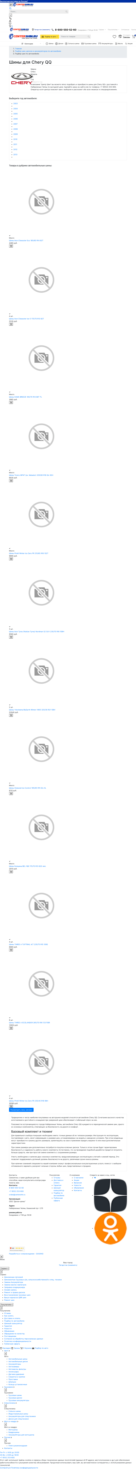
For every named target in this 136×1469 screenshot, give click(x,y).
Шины (51, 44)
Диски (60, 44)
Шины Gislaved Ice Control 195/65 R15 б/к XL (27, 788)
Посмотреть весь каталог (21, 1110)
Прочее (7, 1437)
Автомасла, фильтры (17, 1369)
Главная (18, 49)
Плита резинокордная (17, 1446)
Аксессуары (13, 1372)
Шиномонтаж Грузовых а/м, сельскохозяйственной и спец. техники (33, 1280)
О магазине (78, 1178)
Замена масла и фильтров (15, 1285)
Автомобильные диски (18, 1361)
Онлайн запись (10, 1290)
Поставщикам (10, 1336)
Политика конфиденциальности (17, 1341)
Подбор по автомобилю (14, 1321)
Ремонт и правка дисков (14, 1292)
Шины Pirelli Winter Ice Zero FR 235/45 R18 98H (28, 1101)
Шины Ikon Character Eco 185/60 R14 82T (26, 240)
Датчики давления (16, 1374)
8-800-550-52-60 (16, 1188)
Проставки (13, 1379)
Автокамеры (13, 1366)
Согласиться (5, 1468)
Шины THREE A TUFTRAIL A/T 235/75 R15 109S (28, 944)
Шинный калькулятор (13, 1323)
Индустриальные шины (18, 1414)
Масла (120, 44)
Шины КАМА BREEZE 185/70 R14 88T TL (25, 397)
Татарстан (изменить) (68, 1265)
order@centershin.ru (17, 1195)
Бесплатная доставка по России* (14, 1)
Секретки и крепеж (16, 1377)
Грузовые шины (90, 44)
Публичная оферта (12, 1344)
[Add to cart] (11, 245)
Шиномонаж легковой (13, 1277)
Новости (77, 1185)
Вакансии (78, 1183)
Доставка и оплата (12, 1318)
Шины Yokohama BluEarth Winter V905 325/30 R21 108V (32, 710)
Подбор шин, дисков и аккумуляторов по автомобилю (38, 51)
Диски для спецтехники (18, 1419)
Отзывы (57, 1178)
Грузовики (9, 1387)
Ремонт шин (9, 1300)
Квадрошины (13, 1432)
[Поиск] (10, 8)
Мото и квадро (10, 1421)
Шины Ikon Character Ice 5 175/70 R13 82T (26, 319)
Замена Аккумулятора (13, 1282)
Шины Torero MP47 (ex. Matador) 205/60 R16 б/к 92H (31, 475)
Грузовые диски (15, 1398)
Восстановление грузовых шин (17, 1295)
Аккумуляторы (107, 44)
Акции (130, 44)
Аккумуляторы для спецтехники (22, 1416)
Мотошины (13, 1430)
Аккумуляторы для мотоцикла (21, 1435)
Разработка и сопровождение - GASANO (26, 1254)
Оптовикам (125, 29)
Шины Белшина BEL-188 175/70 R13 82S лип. (27, 866)
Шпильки (12, 1382)
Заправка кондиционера (14, 1287)
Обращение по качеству (14, 1334)
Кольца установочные (17, 1384)
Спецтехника (10, 1403)
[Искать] (66, 12)
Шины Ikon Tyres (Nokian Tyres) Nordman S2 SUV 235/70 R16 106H (36, 631)
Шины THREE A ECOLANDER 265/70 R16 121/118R (29, 1023)
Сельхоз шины (73, 44)
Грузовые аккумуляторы (18, 1400)
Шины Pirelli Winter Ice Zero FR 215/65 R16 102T (28, 553)
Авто (6, 1351)
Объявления (79, 1188)
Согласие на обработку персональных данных (23, 1339)
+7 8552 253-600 (16, 1191)
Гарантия (57, 1185)
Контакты (78, 1190)
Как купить (8, 1316)
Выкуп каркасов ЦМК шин (15, 1297)
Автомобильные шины (17, 1359)
